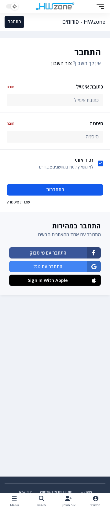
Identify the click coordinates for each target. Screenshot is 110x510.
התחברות (55, 189)
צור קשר (25, 492)
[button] (99, 6)
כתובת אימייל (55, 86)
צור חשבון (61, 63)
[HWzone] (55, 6)
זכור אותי (84, 160)
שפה (87, 492)
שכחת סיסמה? (18, 202)
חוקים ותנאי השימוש (56, 492)
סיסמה (55, 123)
